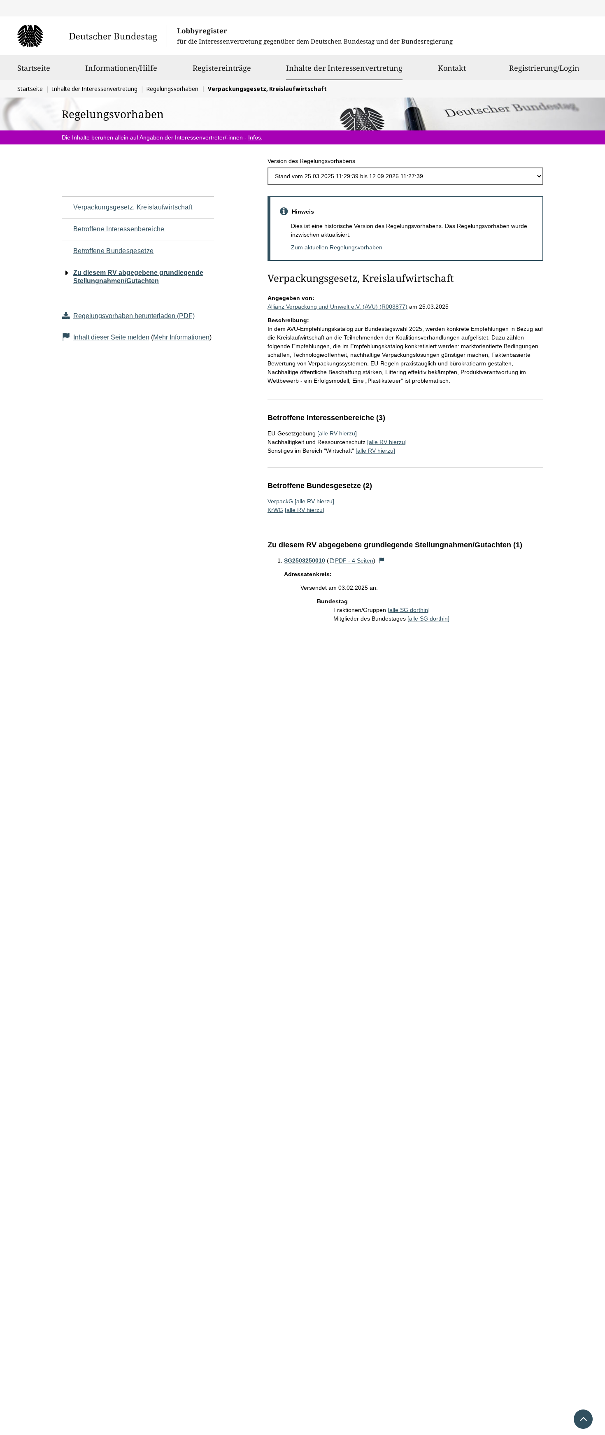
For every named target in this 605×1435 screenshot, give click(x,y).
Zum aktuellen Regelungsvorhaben (336, 247)
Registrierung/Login (544, 68)
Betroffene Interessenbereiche (119, 229)
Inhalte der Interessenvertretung (344, 68)
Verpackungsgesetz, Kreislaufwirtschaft (132, 207)
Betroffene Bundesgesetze (113, 250)
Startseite (33, 68)
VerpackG (280, 501)
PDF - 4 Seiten (354, 560)
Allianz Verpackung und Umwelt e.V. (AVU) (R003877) (337, 306)
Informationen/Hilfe (121, 68)
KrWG (275, 510)
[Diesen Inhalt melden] (382, 560)
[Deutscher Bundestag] (92, 36)
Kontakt (452, 68)
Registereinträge (222, 68)
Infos (254, 137)
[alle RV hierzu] (337, 433)
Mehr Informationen (181, 337)
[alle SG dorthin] (409, 610)
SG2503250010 (304, 560)
